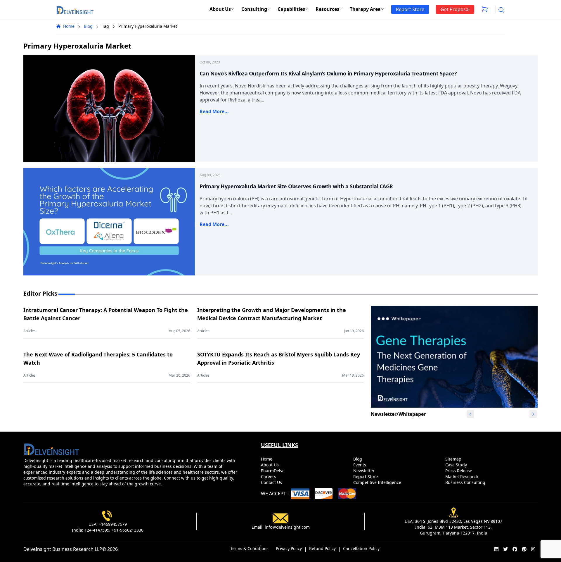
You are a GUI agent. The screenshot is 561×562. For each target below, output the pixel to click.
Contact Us (272, 482)
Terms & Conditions (249, 548)
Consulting (254, 9)
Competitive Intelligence (377, 482)
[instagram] (533, 549)
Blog (88, 26)
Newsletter (364, 470)
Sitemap (454, 459)
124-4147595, (97, 530)
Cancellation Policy (361, 548)
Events (360, 465)
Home (69, 26)
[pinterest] (524, 549)
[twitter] (505, 549)
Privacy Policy (289, 548)
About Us (220, 9)
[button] (533, 414)
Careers (269, 476)
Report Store (366, 476)
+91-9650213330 (127, 530)
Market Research (462, 476)
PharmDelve (273, 470)
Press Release (459, 470)
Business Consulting (465, 482)
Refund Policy (322, 548)
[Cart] (484, 9)
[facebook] (515, 549)
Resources (327, 9)
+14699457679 (113, 524)
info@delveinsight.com (287, 527)
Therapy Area (365, 9)
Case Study (456, 465)
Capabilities (291, 9)
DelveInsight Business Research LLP (62, 549)
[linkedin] (496, 549)
